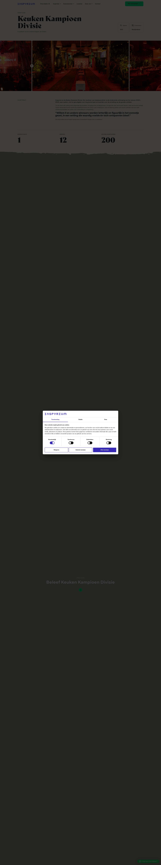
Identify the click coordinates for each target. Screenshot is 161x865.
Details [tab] (80, 419)
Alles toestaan (104, 450)
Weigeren (56, 450)
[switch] (71, 443)
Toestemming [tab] (55, 419)
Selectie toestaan (81, 450)
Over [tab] (105, 419)
